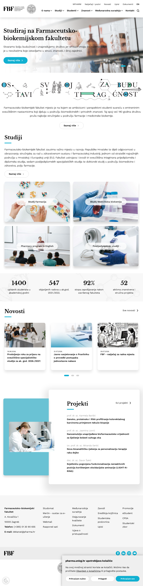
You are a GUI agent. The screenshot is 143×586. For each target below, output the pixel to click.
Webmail (47, 522)
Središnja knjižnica (108, 513)
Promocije (127, 508)
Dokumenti (128, 4)
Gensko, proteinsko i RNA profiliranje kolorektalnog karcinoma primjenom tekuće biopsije (96, 421)
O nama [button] (45, 10)
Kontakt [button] (130, 10)
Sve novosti (129, 310)
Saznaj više (14, 60)
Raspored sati (50, 526)
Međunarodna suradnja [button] (108, 10)
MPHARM (77, 4)
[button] (117, 66)
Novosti (107, 4)
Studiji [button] (58, 10)
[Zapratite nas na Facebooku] (118, 553)
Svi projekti (122, 403)
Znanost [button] (85, 10)
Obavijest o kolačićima (88, 571)
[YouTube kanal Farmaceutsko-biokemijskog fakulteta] (135, 553)
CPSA (125, 518)
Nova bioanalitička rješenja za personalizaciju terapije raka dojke (97, 451)
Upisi (117, 4)
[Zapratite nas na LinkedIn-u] (123, 553)
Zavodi (101, 508)
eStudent (127, 513)
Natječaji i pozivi (93, 4)
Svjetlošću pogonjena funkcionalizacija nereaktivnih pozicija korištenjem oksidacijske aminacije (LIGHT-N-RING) (97, 467)
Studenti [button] (71, 10)
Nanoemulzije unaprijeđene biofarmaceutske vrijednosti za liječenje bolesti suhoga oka (98, 436)
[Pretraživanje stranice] (138, 10)
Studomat (48, 508)
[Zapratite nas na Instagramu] (129, 553)
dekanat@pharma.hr (24, 531)
